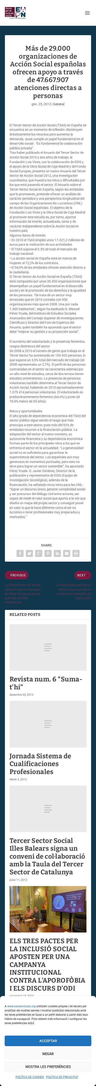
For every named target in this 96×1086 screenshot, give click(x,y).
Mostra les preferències (48, 1067)
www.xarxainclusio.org (21, 1006)
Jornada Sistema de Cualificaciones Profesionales (40, 764)
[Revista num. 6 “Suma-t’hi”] (48, 647)
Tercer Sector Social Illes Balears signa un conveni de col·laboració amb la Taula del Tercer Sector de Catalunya (47, 856)
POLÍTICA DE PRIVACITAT (62, 1077)
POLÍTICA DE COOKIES (30, 1077)
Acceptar (48, 1041)
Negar (48, 1054)
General (58, 104)
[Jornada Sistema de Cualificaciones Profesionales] (48, 724)
